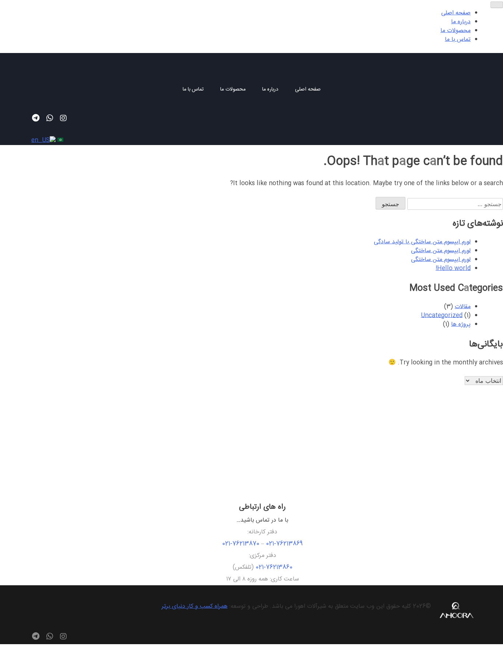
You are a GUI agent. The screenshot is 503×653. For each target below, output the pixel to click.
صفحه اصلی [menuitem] (456, 13)
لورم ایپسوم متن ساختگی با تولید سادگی (422, 242)
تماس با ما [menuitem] (458, 40)
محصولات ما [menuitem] (455, 31)
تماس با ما (193, 90)
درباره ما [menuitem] (461, 22)
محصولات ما (233, 90)
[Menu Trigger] (496, 4)
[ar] (59, 140)
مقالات (463, 307)
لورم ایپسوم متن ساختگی (441, 251)
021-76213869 (284, 544)
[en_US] (42, 140)
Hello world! (453, 268)
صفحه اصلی (308, 90)
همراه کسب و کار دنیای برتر (195, 606)
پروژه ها (461, 324)
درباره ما (270, 90)
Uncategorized (441, 316)
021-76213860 (274, 567)
